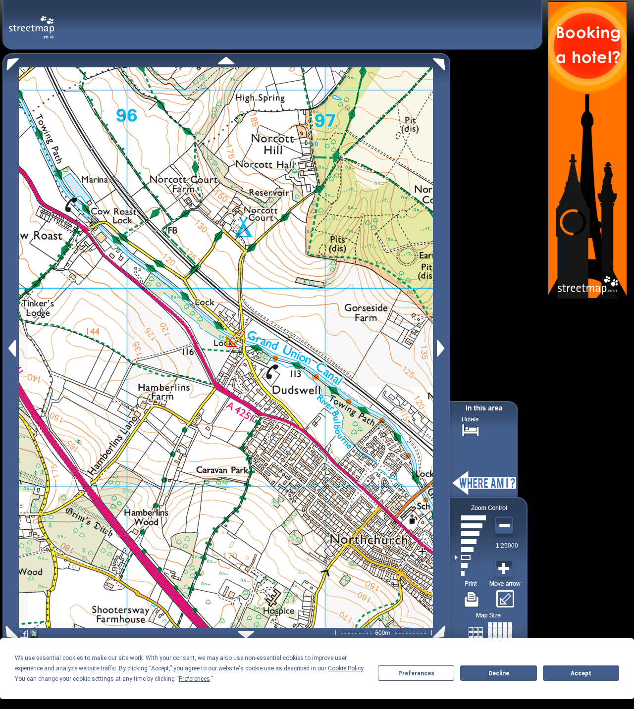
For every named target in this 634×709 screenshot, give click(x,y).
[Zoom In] (505, 569)
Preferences (416, 673)
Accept (581, 673)
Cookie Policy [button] (345, 668)
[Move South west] (10, 632)
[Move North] (226, 60)
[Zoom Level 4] (470, 549)
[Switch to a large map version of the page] (490, 632)
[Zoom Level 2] (470, 565)
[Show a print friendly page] (471, 595)
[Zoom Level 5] (470, 541)
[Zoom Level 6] (470, 533)
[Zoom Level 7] (470, 525)
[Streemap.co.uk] (31, 21)
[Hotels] (470, 429)
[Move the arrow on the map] (505, 595)
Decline (498, 673)
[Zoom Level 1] (470, 573)
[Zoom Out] (505, 525)
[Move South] (246, 634)
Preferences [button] (194, 678)
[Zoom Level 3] (470, 557)
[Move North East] (441, 61)
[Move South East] (441, 632)
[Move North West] (10, 61)
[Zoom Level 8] (470, 517)
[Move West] (11, 348)
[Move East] (442, 348)
